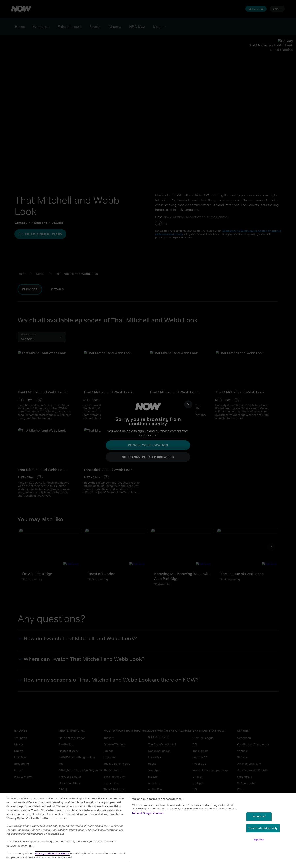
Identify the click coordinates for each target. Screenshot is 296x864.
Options (259, 839)
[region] (148, 828)
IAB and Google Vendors (148, 813)
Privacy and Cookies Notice (52, 853)
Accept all (259, 816)
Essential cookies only (263, 828)
